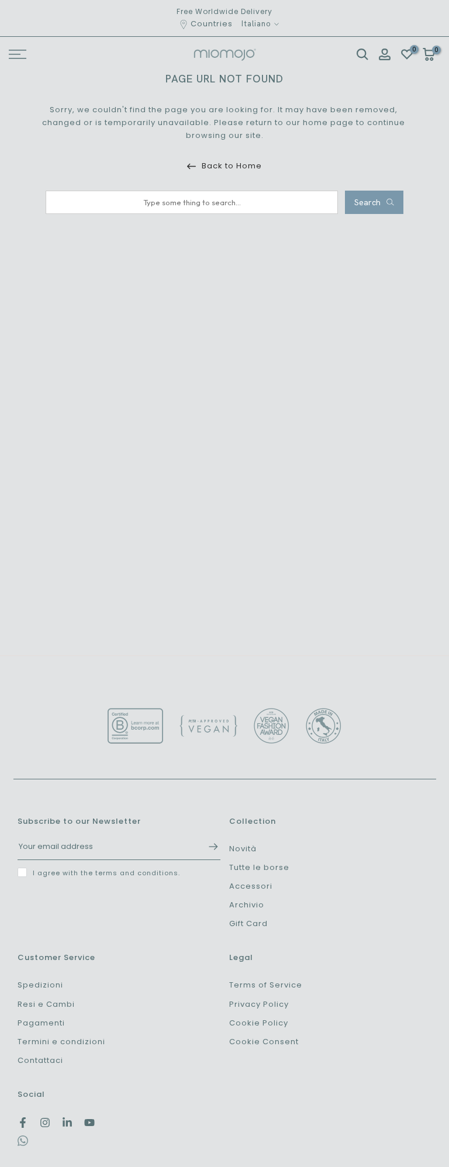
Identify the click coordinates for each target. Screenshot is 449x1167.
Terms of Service (265, 984)
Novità (243, 848)
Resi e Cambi (46, 1004)
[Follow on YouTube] (89, 1123)
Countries (212, 23)
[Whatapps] (23, 1143)
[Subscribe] (207, 846)
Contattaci (40, 1060)
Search (367, 202)
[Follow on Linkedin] (67, 1123)
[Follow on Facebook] (23, 1123)
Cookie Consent (264, 1041)
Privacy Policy (259, 1004)
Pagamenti (41, 1022)
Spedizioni (40, 984)
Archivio (246, 904)
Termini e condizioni (61, 1041)
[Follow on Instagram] (45, 1123)
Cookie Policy (258, 1022)
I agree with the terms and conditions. (106, 873)
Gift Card (248, 923)
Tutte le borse (259, 867)
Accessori (250, 886)
